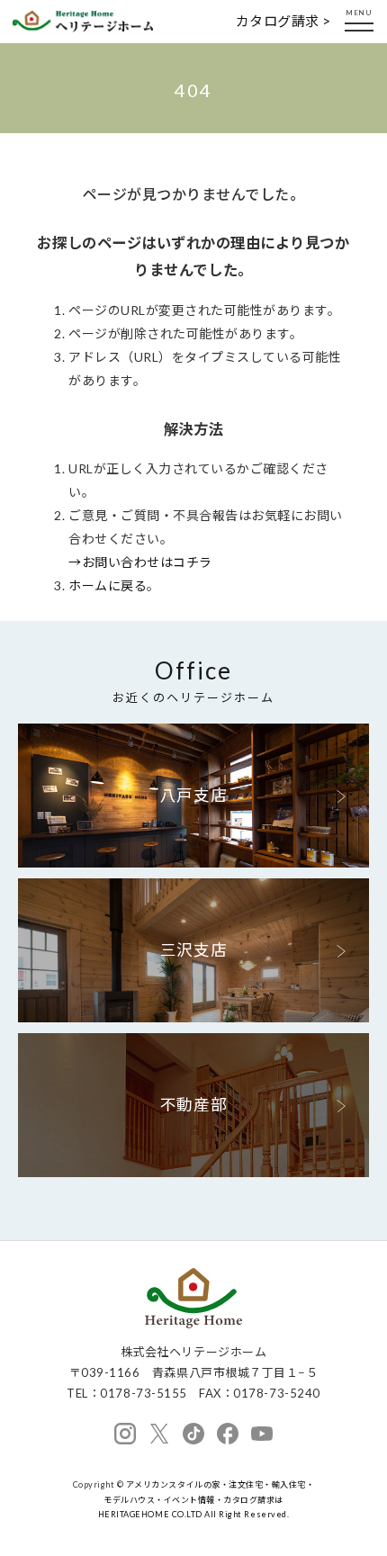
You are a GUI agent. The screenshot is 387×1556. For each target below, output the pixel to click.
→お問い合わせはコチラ (140, 562)
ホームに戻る (107, 585)
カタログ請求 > (283, 21)
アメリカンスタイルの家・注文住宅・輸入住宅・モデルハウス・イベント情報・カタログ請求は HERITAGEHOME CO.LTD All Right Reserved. (206, 1499)
